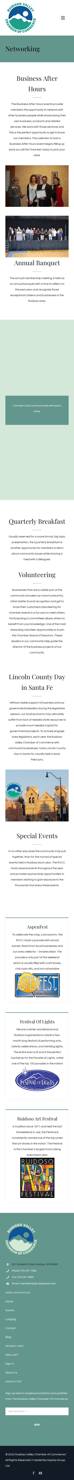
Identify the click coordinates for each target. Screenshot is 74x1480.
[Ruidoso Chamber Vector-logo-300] (20, 4)
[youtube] (40, 1473)
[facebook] (33, 1473)
